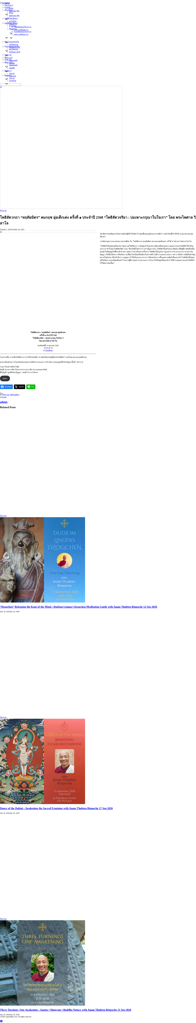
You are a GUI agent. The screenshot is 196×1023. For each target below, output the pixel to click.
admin (3, 401)
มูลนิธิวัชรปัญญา (11, 23)
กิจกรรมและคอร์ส (12, 46)
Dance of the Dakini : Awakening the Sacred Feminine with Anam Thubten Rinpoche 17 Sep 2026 (56, 808)
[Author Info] (3, 397)
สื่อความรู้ (8, 62)
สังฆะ (11, 13)
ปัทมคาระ (13, 29)
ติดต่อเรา (8, 75)
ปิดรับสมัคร (14, 395)
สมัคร (5, 379)
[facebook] (1, 1022)
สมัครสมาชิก (14, 16)
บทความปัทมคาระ (21, 34)
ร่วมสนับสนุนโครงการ (22, 32)
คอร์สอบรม (13, 49)
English (7, 7)
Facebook (12, 81)
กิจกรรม (3, 211)
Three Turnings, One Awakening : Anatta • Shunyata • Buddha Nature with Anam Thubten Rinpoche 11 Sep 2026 (65, 1009)
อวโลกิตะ (13, 26)
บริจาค (12, 78)
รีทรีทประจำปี (14, 52)
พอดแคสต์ (13, 65)
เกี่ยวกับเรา (9, 10)
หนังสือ (12, 68)
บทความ (8, 59)
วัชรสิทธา (49, 350)
